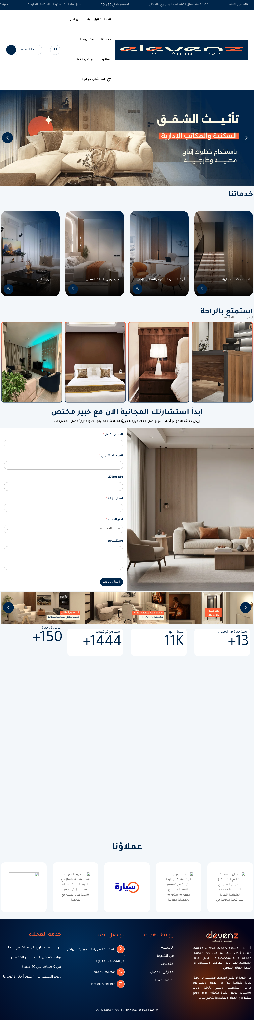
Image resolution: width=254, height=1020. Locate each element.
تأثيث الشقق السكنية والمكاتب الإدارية (161, 279)
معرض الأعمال (162, 972)
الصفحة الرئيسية (99, 19)
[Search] (55, 50)
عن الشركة (165, 956)
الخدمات (167, 964)
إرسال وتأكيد (111, 582)
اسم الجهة (114, 498)
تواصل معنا (85, 59)
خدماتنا (106, 39)
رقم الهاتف (114, 477)
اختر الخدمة (114, 519)
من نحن (74, 19)
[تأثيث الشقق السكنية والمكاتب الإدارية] (137, 289)
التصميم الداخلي (47, 279)
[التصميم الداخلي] (8, 289)
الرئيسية (167, 948)
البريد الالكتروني (111, 456)
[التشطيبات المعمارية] (202, 289)
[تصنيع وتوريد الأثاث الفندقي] (73, 289)
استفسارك (114, 541)
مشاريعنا (87, 39)
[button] (7, 137)
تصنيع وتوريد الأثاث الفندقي (104, 279)
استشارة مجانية (93, 79)
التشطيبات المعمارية (236, 279)
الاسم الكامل (113, 434)
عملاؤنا (106, 59)
